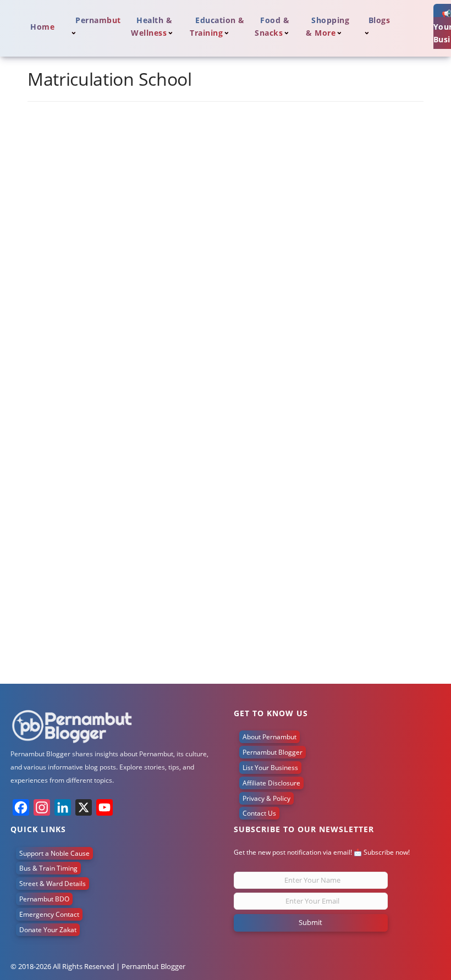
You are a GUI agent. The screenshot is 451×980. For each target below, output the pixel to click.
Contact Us (259, 813)
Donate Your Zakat (47, 929)
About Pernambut (269, 736)
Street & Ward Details (52, 883)
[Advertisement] (225, 601)
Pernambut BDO (44, 899)
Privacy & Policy (266, 798)
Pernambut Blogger (272, 752)
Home (42, 26)
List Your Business (270, 767)
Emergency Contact (49, 914)
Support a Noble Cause (54, 853)
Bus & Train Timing (48, 868)
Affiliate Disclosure (271, 783)
